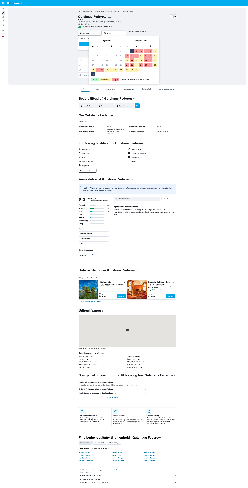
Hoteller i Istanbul (85, 452)
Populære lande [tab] (99, 443)
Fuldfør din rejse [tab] (113, 443)
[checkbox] (88, 256)
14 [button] (111, 60)
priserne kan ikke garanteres (116, 470)
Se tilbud (121, 296)
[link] (90, 301)
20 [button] (107, 65)
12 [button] (102, 60)
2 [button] (120, 51)
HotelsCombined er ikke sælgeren (91, 475)
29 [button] (116, 70)
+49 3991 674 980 (84, 24)
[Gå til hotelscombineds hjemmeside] (14, 3)
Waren (116, 11)
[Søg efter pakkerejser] (3, 21)
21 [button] (111, 65)
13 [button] (107, 60)
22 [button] (116, 65)
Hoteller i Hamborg (150, 458)
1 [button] (116, 51)
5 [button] (102, 56)
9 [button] (120, 56)
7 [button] (111, 56)
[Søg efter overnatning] (3, 13)
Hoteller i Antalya (149, 455)
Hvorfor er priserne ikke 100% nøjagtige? (94, 482)
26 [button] (102, 70)
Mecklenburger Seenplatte (102, 11)
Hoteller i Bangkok (118, 461)
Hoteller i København (86, 461)
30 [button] (121, 70)
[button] (3, 3)
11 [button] (97, 60)
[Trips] (3, 31)
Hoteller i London (149, 452)
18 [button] (97, 65)
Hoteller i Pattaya (117, 458)
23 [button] (121, 65)
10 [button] (93, 60)
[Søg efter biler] (3, 17)
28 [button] (111, 70)
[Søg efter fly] (3, 9)
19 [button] (102, 65)
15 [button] (116, 60)
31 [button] (93, 74)
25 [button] (97, 70)
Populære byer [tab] (85, 443)
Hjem (79, 11)
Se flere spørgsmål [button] (113, 397)
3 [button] (141, 51)
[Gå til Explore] (3, 25)
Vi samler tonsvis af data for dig (90, 479)
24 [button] (93, 70)
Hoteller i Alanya (84, 458)
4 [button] (97, 56)
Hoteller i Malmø (84, 455)
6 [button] (106, 56)
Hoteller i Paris (116, 455)
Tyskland (85, 11)
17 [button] (93, 65)
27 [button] (107, 70)
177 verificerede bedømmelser (101, 27)
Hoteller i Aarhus (149, 461)
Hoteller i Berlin (117, 452)
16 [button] (121, 60)
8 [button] (116, 56)
